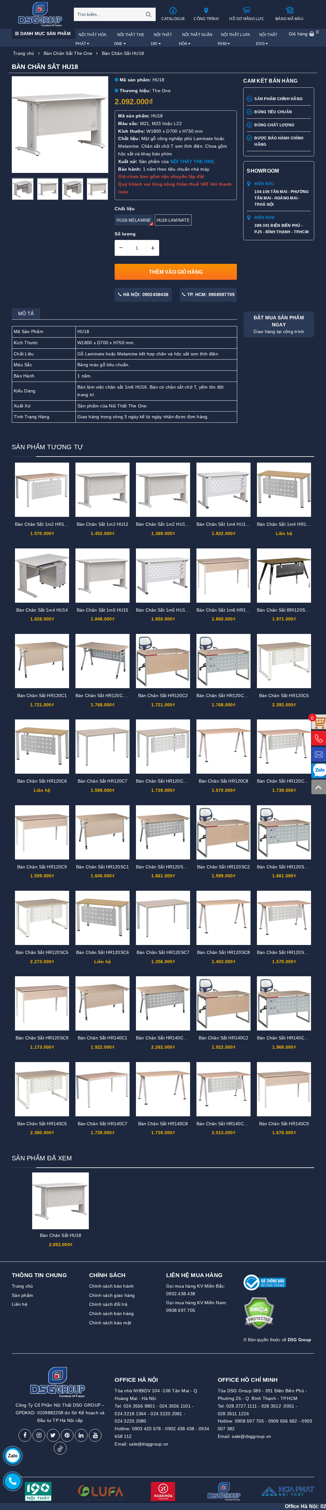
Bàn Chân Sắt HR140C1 (103, 1037)
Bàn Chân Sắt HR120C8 (224, 781)
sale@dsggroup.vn (148, 1444)
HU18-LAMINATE (173, 220)
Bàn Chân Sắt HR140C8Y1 (224, 1123)
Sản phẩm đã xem (42, 1158)
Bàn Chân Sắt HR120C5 (284, 695)
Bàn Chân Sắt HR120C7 (103, 781)
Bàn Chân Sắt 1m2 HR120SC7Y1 (49, 524)
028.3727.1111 (241, 1406)
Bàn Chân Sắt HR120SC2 (223, 866)
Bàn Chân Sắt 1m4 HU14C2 (225, 524)
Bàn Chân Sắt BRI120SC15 (285, 610)
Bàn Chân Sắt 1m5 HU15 (103, 610)
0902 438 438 (179, 1428)
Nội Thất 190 (161, 39)
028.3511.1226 (233, 1413)
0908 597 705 (249, 1421)
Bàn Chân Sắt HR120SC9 (42, 1037)
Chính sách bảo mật (110, 1322)
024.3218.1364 (130, 1413)
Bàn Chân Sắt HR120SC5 (42, 952)
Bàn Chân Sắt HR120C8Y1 (284, 781)
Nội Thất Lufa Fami (234, 39)
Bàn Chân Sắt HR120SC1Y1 (165, 866)
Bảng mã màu (289, 19)
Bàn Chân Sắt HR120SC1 (102, 866)
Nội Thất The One (129, 39)
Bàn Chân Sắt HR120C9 (42, 866)
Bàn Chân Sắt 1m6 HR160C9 (226, 610)
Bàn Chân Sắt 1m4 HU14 (42, 610)
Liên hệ (19, 1304)
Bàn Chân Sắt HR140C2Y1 (284, 1037)
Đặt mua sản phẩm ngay (278, 324)
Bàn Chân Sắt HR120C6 (42, 781)
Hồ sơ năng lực (246, 19)
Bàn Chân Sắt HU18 (60, 1235)
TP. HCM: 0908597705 (210, 294)
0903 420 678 (146, 1428)
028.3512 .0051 (277, 1406)
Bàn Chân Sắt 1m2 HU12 (103, 524)
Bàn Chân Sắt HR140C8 (163, 1123)
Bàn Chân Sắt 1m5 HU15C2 (165, 610)
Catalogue (173, 19)
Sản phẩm (22, 1295)
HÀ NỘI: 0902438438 (145, 294)
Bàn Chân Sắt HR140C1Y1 (163, 1037)
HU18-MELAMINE (134, 220)
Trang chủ (22, 1286)
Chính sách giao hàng (112, 1295)
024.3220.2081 (166, 1413)
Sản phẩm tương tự (47, 446)
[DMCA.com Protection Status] (259, 1316)
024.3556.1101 (175, 1406)
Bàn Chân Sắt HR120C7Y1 (163, 781)
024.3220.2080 (130, 1421)
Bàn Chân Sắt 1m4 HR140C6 (287, 524)
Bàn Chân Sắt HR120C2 (163, 695)
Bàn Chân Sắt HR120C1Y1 (103, 695)
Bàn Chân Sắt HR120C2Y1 (224, 695)
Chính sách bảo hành (111, 1286)
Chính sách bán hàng (111, 1313)
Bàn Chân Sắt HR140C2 (224, 1037)
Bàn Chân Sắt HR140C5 (42, 1123)
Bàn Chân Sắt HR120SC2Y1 (286, 866)
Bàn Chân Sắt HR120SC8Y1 (286, 952)
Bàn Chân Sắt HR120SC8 (223, 952)
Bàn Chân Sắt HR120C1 (42, 695)
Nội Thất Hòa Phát (90, 39)
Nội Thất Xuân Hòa (196, 39)
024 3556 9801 (294, 1506)
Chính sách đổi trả (108, 1304)
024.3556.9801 (139, 1406)
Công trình (206, 19)
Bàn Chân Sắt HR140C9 (284, 1123)
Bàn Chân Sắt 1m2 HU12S (163, 524)
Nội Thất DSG (266, 39)
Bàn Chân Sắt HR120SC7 (163, 952)
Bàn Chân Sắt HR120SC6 (102, 952)
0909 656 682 (282, 1421)
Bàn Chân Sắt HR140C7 (103, 1123)
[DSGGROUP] (42, 14)
